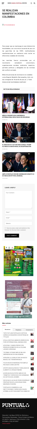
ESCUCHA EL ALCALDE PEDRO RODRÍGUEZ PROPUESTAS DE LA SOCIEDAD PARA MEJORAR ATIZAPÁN (16, 382)
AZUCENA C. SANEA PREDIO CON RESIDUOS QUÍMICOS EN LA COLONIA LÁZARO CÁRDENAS (14, 347)
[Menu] (3, 3)
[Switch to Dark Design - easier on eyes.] (31, 3)
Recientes (7, 329)
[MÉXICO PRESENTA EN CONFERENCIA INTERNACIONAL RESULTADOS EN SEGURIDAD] (18, 103)
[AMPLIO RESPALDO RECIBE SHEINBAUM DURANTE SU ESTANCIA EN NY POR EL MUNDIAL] (18, 162)
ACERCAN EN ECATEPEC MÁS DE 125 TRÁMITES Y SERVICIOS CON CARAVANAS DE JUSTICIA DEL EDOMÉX (16, 375)
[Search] (34, 3)
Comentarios (29, 329)
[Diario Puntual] (18, 3)
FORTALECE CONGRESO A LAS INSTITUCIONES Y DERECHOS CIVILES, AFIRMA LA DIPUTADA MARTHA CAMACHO (16, 389)
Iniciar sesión (6, 423)
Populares (18, 329)
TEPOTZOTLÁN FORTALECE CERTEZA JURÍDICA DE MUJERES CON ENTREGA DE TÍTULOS (15, 335)
